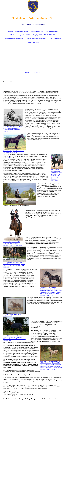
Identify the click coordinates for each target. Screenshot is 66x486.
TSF (10, 158)
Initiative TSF (36, 72)
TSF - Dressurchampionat (17, 35)
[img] (33, 6)
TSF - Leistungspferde (52, 31)
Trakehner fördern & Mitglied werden (36, 38)
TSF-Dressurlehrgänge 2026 (34, 35)
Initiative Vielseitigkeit (50, 35)
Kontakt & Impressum (55, 38)
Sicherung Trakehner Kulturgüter (14, 38)
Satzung (27, 72)
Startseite (10, 31)
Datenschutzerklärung (33, 42)
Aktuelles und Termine (21, 31)
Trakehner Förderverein (36, 31)
